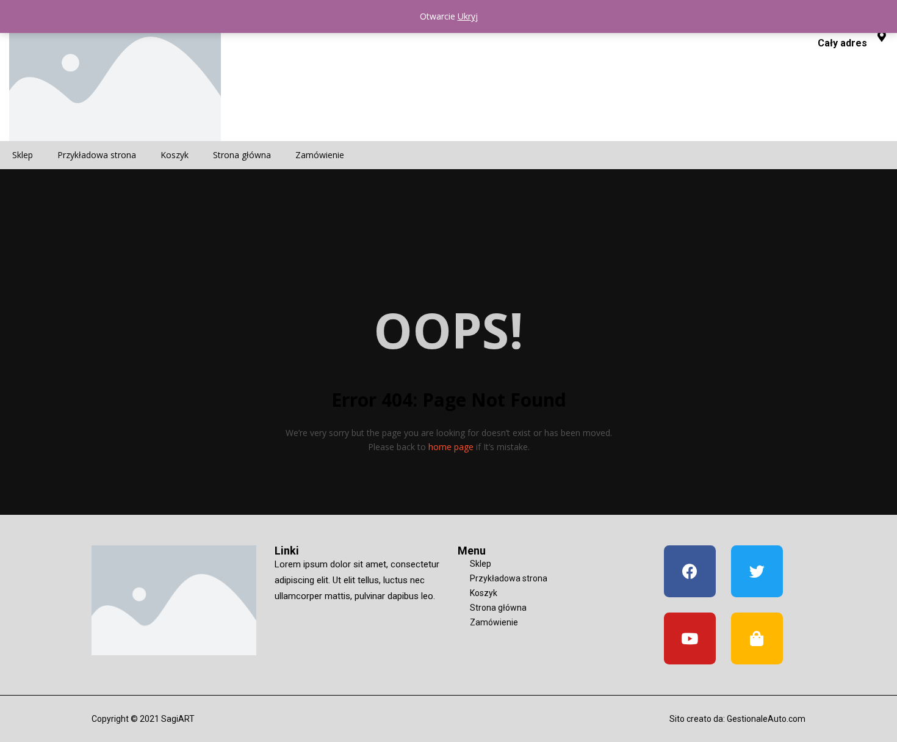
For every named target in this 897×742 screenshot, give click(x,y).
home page (451, 447)
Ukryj (468, 16)
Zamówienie (319, 155)
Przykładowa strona (96, 155)
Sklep (22, 155)
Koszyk (174, 155)
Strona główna (242, 155)
